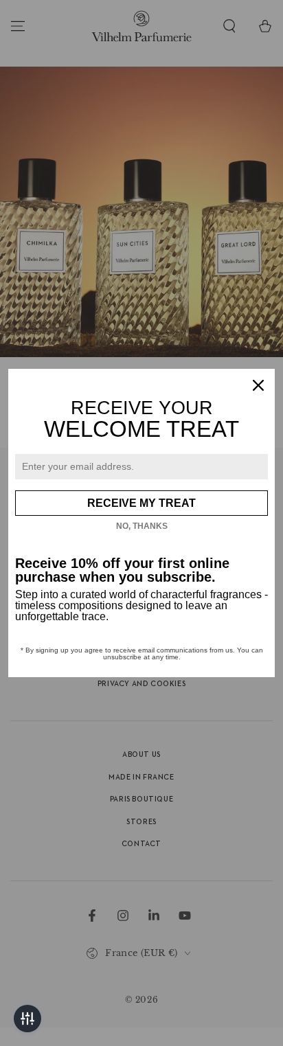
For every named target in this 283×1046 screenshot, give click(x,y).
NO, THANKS (142, 526)
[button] (27, 1018)
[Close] (258, 385)
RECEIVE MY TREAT (141, 503)
